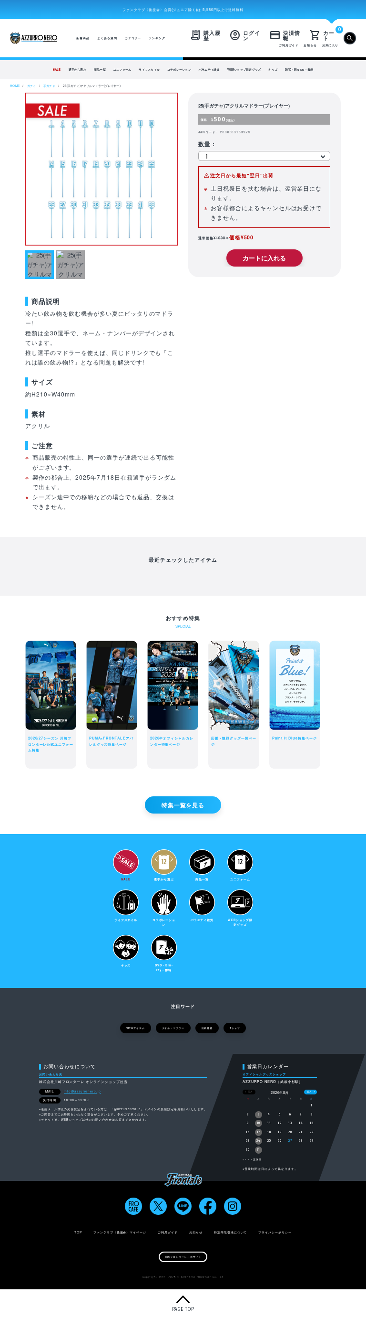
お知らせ (310, 45)
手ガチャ (49, 86)
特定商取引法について (230, 1232)
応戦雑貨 (207, 1028)
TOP (78, 1232)
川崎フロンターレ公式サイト (182, 1257)
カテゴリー (133, 38)
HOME (15, 86)
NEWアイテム (135, 1028)
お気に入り (330, 45)
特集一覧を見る (183, 805)
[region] (183, 69)
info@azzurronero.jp (82, 1091)
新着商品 (83, 38)
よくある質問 (107, 38)
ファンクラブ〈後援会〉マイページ (119, 1232)
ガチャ (31, 86)
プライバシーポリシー (275, 1232)
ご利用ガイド (289, 45)
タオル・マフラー (173, 1028)
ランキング (157, 38)
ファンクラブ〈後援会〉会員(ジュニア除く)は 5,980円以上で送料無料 (183, 9)
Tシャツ (235, 1028)
